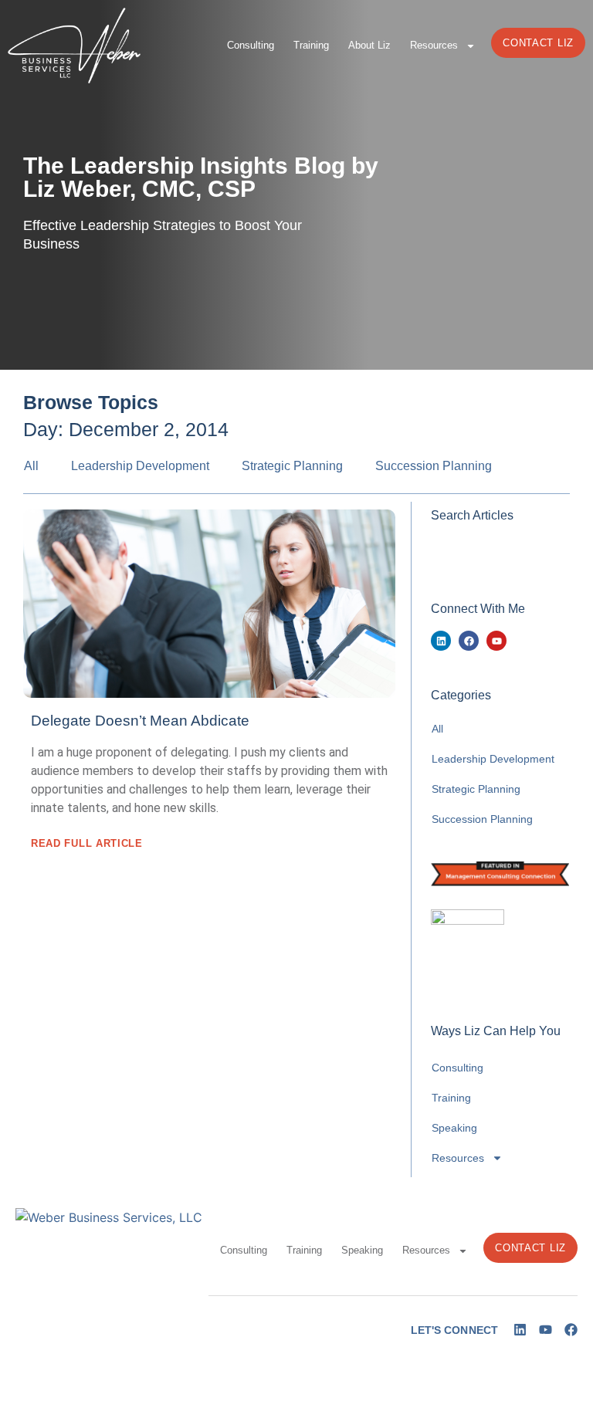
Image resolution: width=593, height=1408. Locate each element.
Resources (434, 45)
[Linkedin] (441, 641)
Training (311, 45)
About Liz (369, 45)
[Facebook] (469, 641)
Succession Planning (433, 465)
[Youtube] (496, 641)
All (31, 465)
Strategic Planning (292, 465)
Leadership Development (140, 465)
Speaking (454, 1128)
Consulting (250, 45)
